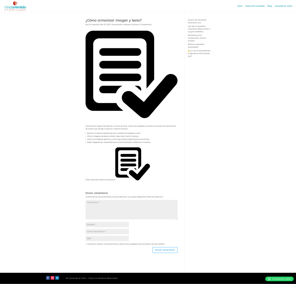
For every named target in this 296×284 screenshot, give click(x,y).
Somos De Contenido (255, 6)
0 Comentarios (145, 25)
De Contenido (94, 25)
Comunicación (117, 25)
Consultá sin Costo (283, 6)
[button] (279, 279)
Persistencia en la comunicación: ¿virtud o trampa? (197, 38)
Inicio (239, 6)
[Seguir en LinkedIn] (57, 278)
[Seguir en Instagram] (52, 278)
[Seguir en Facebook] (48, 278)
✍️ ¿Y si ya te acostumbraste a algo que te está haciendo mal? (199, 53)
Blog (270, 6)
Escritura (135, 25)
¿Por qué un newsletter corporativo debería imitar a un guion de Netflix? (199, 29)
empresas (127, 25)
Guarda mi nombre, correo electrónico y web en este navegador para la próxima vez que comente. (126, 244)
